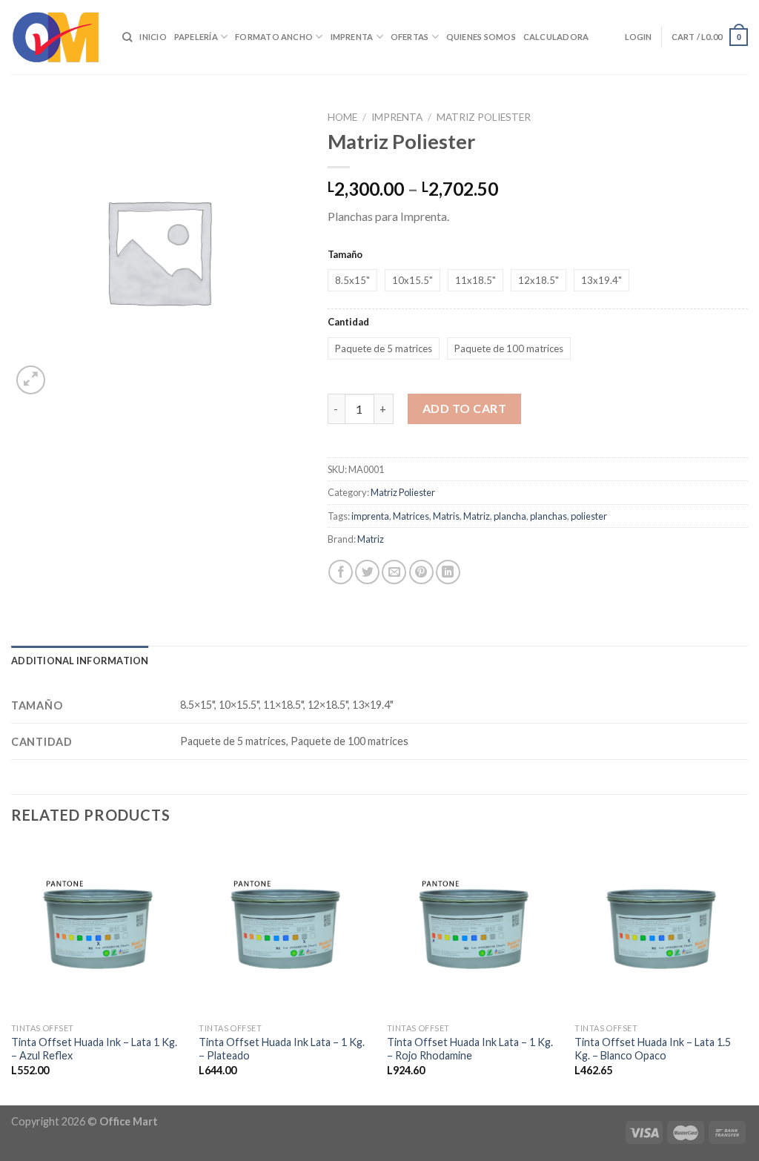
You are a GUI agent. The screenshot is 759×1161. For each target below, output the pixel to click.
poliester (589, 516)
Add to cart (464, 408)
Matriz (476, 516)
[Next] (747, 972)
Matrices (411, 516)
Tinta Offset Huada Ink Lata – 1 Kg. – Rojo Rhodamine (470, 1049)
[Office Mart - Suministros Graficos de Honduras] (55, 37)
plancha (510, 516)
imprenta (370, 516)
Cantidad (348, 322)
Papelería (196, 37)
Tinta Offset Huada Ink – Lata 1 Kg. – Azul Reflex (94, 1049)
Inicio (152, 37)
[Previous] (12, 972)
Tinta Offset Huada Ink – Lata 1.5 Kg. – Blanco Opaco (652, 1049)
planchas (548, 516)
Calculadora (556, 37)
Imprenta (352, 37)
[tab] (80, 660)
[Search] (127, 37)
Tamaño (345, 254)
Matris (446, 516)
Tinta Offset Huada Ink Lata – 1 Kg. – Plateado (282, 1049)
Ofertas (410, 37)
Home (342, 117)
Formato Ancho (274, 37)
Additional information (80, 660)
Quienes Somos (481, 37)
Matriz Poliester (484, 117)
